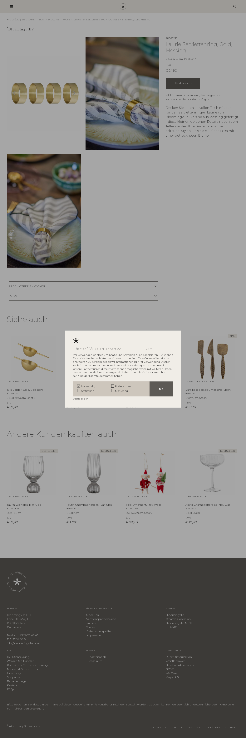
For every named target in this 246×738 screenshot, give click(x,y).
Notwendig (88, 386)
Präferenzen (123, 386)
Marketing (121, 390)
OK (161, 389)
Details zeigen (81, 398)
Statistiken (87, 390)
